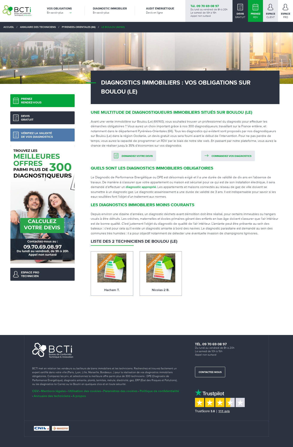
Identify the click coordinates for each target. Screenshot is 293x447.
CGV (35, 391)
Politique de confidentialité (159, 391)
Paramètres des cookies (120, 391)
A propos (79, 396)
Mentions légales (53, 391)
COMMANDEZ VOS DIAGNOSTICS (231, 156)
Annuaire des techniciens (52, 396)
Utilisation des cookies (84, 391)
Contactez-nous (210, 372)
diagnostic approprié (141, 187)
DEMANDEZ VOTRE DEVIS (137, 156)
